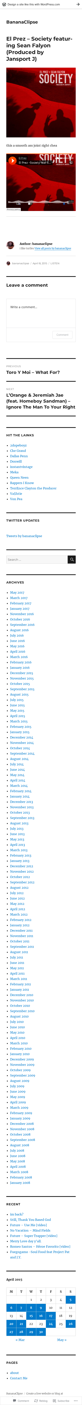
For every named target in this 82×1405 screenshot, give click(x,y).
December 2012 (21, 866)
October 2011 (19, 941)
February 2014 (20, 791)
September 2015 (22, 689)
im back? (16, 1214)
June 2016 (17, 641)
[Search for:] (37, 559)
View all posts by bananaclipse (53, 248)
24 (51, 1324)
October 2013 (20, 812)
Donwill (16, 461)
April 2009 (18, 1102)
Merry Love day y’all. (26, 1241)
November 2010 (22, 1000)
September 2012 (22, 882)
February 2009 (21, 1113)
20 (11, 1324)
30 (41, 1332)
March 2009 (19, 1108)
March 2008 (19, 1172)
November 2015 (22, 678)
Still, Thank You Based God (30, 1220)
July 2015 (17, 700)
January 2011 (19, 989)
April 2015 (17, 716)
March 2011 (18, 979)
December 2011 (21, 930)
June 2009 (18, 1091)
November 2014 (22, 743)
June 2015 (17, 705)
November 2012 (22, 871)
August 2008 (19, 1145)
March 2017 (18, 598)
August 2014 (19, 759)
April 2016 (17, 651)
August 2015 (19, 694)
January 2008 (20, 1183)
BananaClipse (22, 22)
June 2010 (17, 1027)
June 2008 (17, 1156)
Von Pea (16, 499)
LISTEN (55, 263)
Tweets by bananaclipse (24, 536)
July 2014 (17, 764)
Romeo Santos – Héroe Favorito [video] (40, 1246)
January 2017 (19, 609)
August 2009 (19, 1081)
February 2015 (20, 727)
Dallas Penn (19, 456)
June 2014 (17, 769)
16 (41, 1316)
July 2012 (17, 893)
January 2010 (20, 1054)
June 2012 (17, 898)
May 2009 (17, 1097)
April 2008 (18, 1167)
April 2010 (17, 1038)
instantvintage (21, 467)
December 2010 (21, 995)
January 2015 (20, 732)
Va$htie (16, 494)
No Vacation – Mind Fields (30, 1230)
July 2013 (16, 829)
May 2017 (17, 592)
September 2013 (22, 818)
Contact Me (18, 1378)
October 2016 (20, 619)
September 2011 (22, 947)
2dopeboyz (18, 445)
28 (21, 1332)
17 (50, 1316)
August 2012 (19, 888)
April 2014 (17, 780)
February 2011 (20, 984)
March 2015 (19, 721)
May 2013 (17, 839)
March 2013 (18, 850)
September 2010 (22, 1011)
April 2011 (17, 973)
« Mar (20, 1340)
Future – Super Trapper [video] (33, 1236)
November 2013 (22, 807)
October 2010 (20, 1006)
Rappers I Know (22, 483)
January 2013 (19, 861)
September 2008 (22, 1140)
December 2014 (21, 737)
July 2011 (16, 957)
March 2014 (19, 786)
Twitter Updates (22, 520)
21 (21, 1324)
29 (31, 1332)
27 (11, 1332)
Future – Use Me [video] (28, 1225)
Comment (62, 334)
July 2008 (17, 1150)
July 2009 (17, 1086)
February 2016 (21, 662)
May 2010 (17, 1032)
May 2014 (17, 775)
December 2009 (22, 1059)
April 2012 (17, 909)
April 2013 (17, 845)
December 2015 (21, 673)
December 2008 (22, 1124)
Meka (14, 472)
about (14, 1373)
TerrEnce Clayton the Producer (33, 488)
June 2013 (17, 834)
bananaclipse (20, 263)
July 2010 (17, 1022)
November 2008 (22, 1129)
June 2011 (17, 963)
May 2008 (17, 1161)
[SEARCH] (72, 560)
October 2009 (20, 1070)
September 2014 (22, 753)
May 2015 (17, 710)
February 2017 (20, 603)
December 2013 (21, 802)
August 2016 (19, 630)
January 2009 (20, 1118)
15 (31, 1316)
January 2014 (20, 796)
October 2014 (20, 748)
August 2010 (19, 1016)
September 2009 (22, 1075)
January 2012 (20, 925)
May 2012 (17, 904)
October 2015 (20, 684)
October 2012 (20, 877)
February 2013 (20, 855)
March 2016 (19, 657)
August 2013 (19, 823)
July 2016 (17, 635)
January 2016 (20, 668)
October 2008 (20, 1134)
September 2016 (22, 625)
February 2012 (20, 920)
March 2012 (19, 914)
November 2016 (22, 614)
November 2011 (21, 936)
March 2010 (19, 1043)
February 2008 (21, 1177)
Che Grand (18, 451)
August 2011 (19, 952)
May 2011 (17, 968)
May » (62, 1340)
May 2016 (17, 646)
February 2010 (20, 1048)
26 (71, 1324)
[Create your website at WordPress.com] (41, 4)
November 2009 (22, 1065)
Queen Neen (19, 477)
